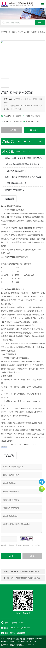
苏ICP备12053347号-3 (27, 641)
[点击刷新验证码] (26, 538)
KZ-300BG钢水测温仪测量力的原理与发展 (23, 177)
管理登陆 (20, 645)
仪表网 (12, 645)
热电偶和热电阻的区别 (15, 189)
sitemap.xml (29, 645)
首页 (14, 32)
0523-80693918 (42, 482)
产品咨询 (12, 130)
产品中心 (21, 32)
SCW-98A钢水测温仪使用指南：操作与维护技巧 (24, 158)
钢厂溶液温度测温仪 (35, 32)
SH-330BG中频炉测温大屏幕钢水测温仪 (27, 572)
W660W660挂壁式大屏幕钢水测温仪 (25, 578)
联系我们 (34, 130)
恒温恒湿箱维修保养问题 (15, 183)
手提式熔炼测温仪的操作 (15, 171)
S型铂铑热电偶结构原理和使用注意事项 (22, 164)
